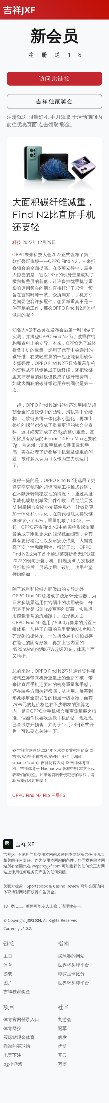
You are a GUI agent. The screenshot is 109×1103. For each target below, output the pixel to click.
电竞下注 (12, 1055)
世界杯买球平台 (73, 965)
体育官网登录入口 (21, 1019)
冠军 (62, 1028)
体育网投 (12, 1028)
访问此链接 (54, 78)
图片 (7, 983)
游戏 (7, 974)
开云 (62, 1055)
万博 (62, 1064)
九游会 (64, 1019)
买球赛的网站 (71, 956)
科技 (16, 242)
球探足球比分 (71, 974)
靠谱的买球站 (16, 1046)
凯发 (62, 1037)
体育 (7, 965)
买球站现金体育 (19, 1037)
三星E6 (58, 795)
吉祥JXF (19, 10)
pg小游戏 (12, 1064)
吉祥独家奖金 (55, 101)
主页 (7, 956)
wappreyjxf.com (46, 866)
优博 (62, 1046)
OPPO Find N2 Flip (31, 795)
